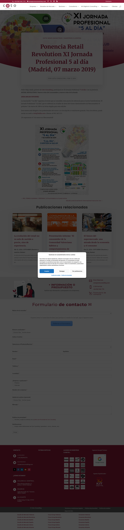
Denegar (62, 271)
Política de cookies (55, 275)
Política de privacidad (66, 275)
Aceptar (46, 271)
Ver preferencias (77, 271)
